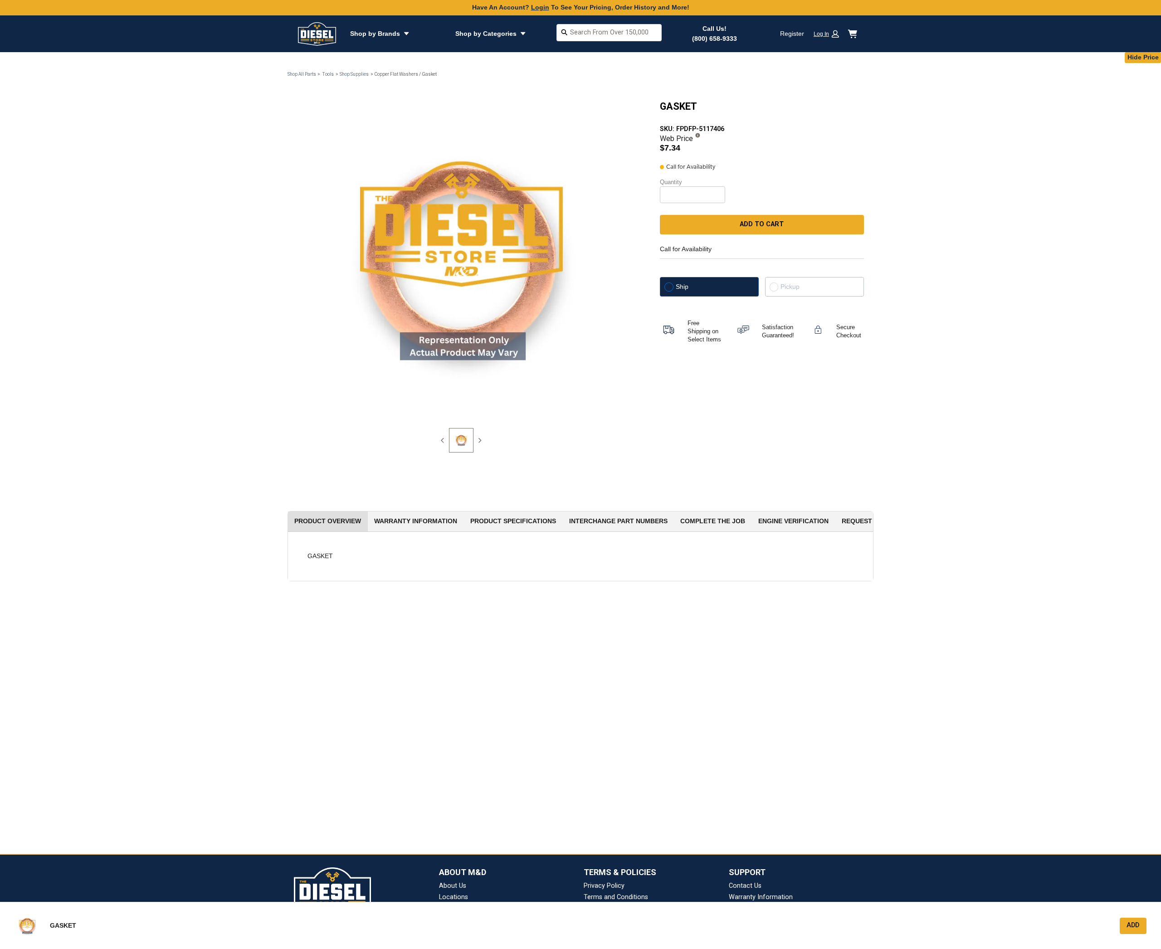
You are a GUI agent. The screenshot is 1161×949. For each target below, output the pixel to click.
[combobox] (609, 34)
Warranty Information (761, 897)
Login (540, 7)
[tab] (461, 440)
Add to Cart (762, 224)
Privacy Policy (604, 886)
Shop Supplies (354, 74)
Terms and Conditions (616, 897)
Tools (328, 74)
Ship (682, 286)
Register (792, 33)
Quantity (671, 182)
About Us (452, 886)
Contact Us (745, 886)
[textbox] (609, 32)
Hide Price (1143, 57)
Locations (453, 897)
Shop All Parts (302, 74)
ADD (1133, 925)
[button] (829, 34)
